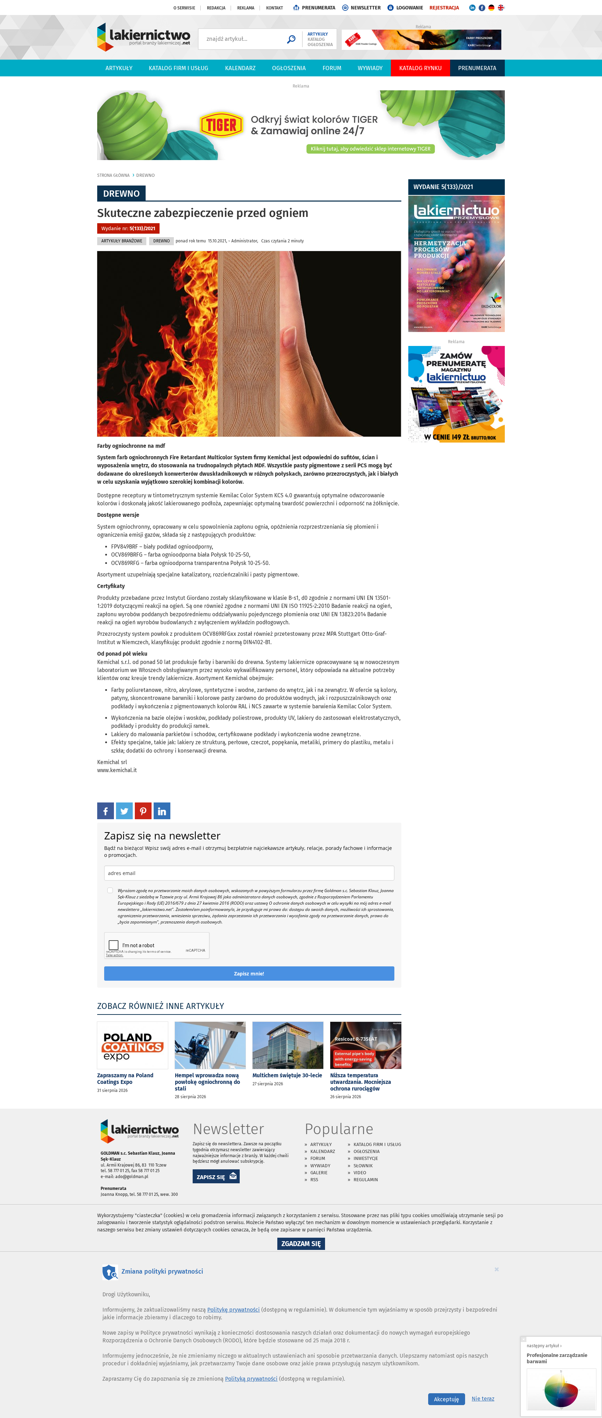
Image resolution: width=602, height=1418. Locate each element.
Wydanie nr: (128, 229)
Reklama (245, 8)
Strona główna (113, 175)
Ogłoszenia (289, 68)
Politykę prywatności (233, 1309)
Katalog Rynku (420, 68)
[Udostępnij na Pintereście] (143, 810)
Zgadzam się (303, 1244)
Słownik (363, 1165)
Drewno (145, 175)
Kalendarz (240, 68)
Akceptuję (446, 1399)
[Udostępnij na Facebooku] (105, 810)
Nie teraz (483, 1398)
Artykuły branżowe (121, 241)
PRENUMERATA (318, 8)
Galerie (318, 1172)
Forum (332, 68)
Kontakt (274, 8)
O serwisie (184, 8)
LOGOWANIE (409, 8)
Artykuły (119, 68)
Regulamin (366, 1179)
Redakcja (216, 8)
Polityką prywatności (251, 1378)
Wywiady (370, 68)
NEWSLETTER (366, 8)
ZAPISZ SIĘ (211, 1177)
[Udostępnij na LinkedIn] (162, 810)
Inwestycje (366, 1158)
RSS (314, 1179)
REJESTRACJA (444, 8)
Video (360, 1172)
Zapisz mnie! (249, 973)
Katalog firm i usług (178, 68)
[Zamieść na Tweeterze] (124, 810)
